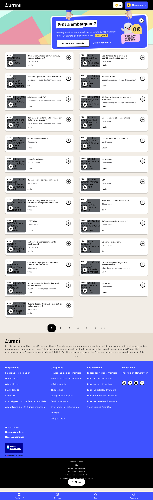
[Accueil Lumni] (13, 5)
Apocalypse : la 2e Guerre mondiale (25, 407)
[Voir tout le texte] (76, 356)
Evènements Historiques (65, 407)
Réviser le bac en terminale (66, 378)
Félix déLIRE (12, 390)
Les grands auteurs (62, 395)
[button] (19, 496)
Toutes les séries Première (102, 395)
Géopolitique (58, 418)
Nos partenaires (14, 432)
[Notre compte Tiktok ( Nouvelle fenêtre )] (124, 383)
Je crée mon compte (73, 43)
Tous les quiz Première (99, 378)
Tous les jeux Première (99, 384)
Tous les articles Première (101, 390)
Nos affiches (12, 427)
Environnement (59, 401)
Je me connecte (102, 42)
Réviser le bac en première (66, 372)
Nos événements (14, 437)
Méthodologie (58, 384)
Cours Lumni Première (99, 407)
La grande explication (17, 372)
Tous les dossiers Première (102, 401)
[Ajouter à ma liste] (68, 57)
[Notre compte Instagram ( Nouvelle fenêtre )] (130, 383)
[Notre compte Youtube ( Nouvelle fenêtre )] (136, 383)
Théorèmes (57, 390)
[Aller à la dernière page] (104, 328)
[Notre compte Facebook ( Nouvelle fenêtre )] (142, 383)
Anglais (55, 412)
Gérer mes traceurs (76, 468)
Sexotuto (10, 395)
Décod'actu (11, 378)
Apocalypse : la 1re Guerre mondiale (25, 401)
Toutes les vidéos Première (102, 372)
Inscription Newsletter (135, 372)
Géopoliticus (12, 384)
